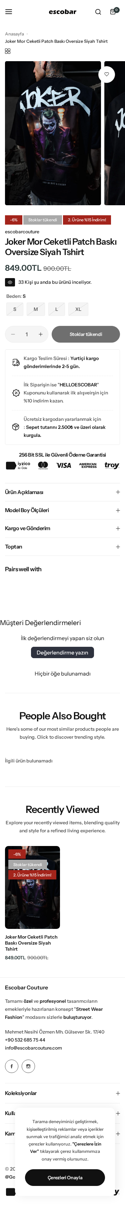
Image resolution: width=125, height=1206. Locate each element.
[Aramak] (98, 11)
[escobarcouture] (62, 11)
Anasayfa (14, 33)
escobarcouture (22, 232)
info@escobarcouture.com (33, 1048)
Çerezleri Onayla (65, 1178)
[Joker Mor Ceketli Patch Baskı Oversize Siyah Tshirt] (32, 887)
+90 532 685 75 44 (25, 1040)
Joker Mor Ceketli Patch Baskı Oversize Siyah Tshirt (31, 943)
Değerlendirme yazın (62, 652)
